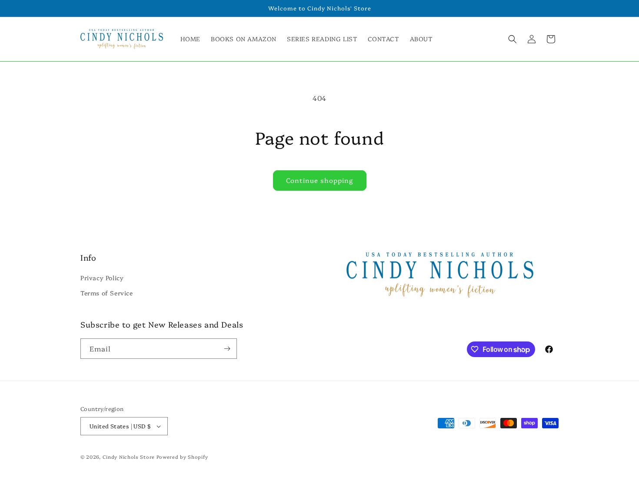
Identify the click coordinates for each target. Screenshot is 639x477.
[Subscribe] (226, 348)
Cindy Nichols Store (129, 457)
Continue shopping (319, 180)
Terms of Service (106, 293)
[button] (512, 39)
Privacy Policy (101, 277)
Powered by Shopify (182, 457)
